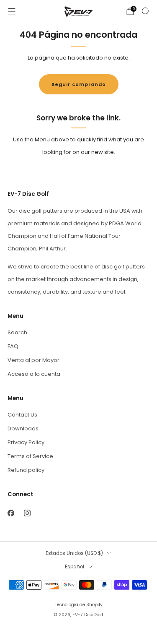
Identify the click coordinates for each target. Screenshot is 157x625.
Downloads (23, 428)
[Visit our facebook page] (11, 513)
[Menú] (12, 11)
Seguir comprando (78, 84)
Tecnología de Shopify (79, 605)
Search (17, 332)
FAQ (13, 346)
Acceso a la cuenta (34, 374)
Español (74, 566)
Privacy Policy (26, 442)
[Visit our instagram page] (27, 513)
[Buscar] (145, 11)
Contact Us (22, 415)
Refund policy (26, 470)
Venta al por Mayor (33, 360)
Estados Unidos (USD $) (74, 553)
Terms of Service (30, 456)
